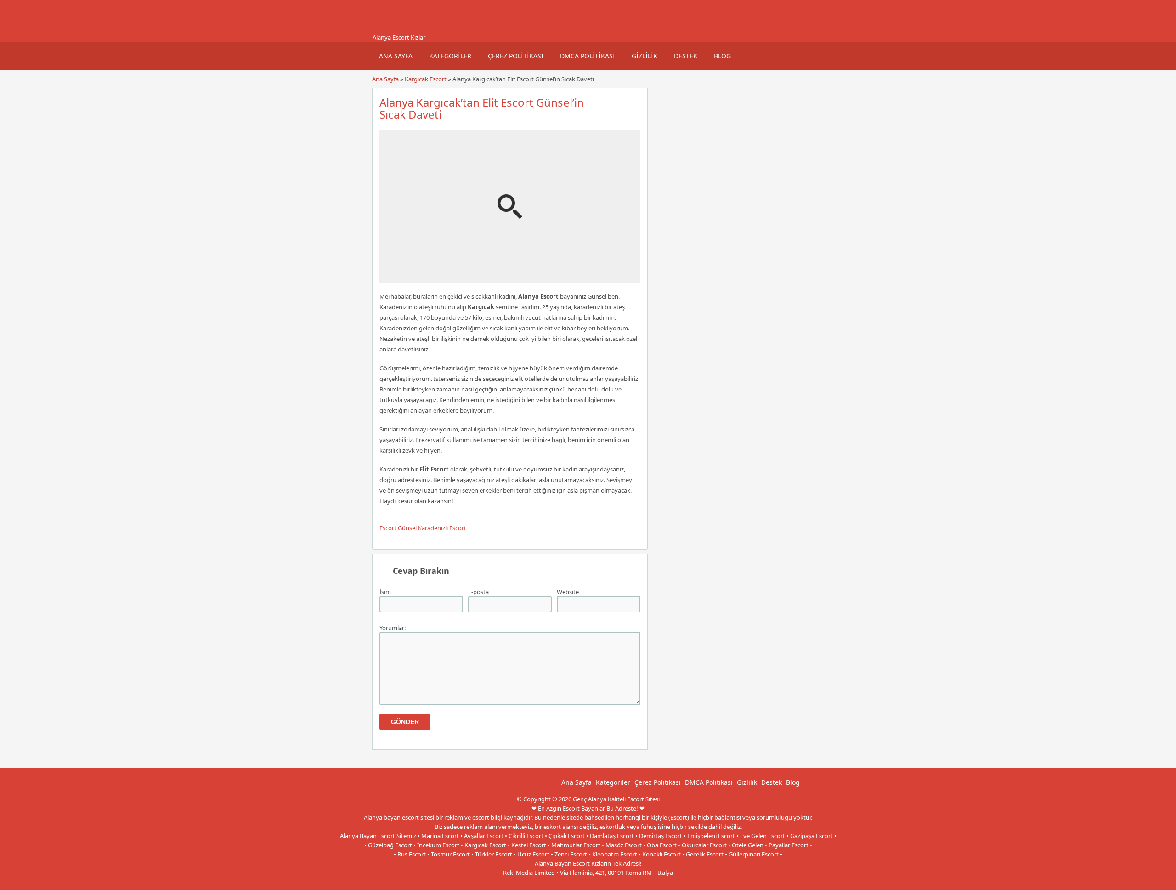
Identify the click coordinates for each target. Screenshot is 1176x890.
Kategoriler (450, 55)
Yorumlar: (392, 628)
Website (568, 592)
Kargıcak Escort (426, 79)
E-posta (478, 592)
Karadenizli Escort (442, 528)
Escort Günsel (398, 528)
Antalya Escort (568, 882)
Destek (685, 55)
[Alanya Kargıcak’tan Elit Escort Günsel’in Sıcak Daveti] (510, 279)
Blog (722, 55)
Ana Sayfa (396, 55)
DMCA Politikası (587, 55)
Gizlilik (644, 55)
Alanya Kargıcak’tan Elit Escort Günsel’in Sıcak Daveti (481, 108)
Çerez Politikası (515, 55)
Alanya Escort (608, 882)
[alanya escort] (384, 29)
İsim (385, 592)
